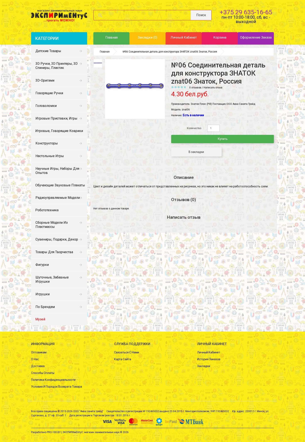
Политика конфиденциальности (53, 379)
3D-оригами (44, 80)
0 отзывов (195, 87)
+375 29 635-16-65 (246, 12)
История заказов (208, 359)
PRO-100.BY (54, 432)
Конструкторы (46, 143)
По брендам (45, 307)
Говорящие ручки (49, 93)
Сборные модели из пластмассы (51, 225)
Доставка (38, 366)
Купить (223, 139)
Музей (40, 319)
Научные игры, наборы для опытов (57, 171)
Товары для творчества (54, 252)
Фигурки (42, 265)
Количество (194, 128)
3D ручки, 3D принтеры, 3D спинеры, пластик (56, 66)
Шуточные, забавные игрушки (52, 279)
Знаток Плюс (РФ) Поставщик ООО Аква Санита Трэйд (223, 104)
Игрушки (42, 294)
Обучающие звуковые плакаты (60, 185)
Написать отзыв (213, 87)
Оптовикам (38, 352)
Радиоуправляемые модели (57, 198)
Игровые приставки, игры (56, 118)
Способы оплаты (42, 373)
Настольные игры (49, 156)
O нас (35, 359)
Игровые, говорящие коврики (59, 131)
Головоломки (46, 106)
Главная (105, 51)
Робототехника (47, 210)
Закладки (203, 366)
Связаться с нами (126, 352)
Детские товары (48, 51)
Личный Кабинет (208, 352)
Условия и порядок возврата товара (56, 386)
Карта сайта (122, 359)
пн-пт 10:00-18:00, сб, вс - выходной (245, 19)
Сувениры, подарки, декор (56, 239)
